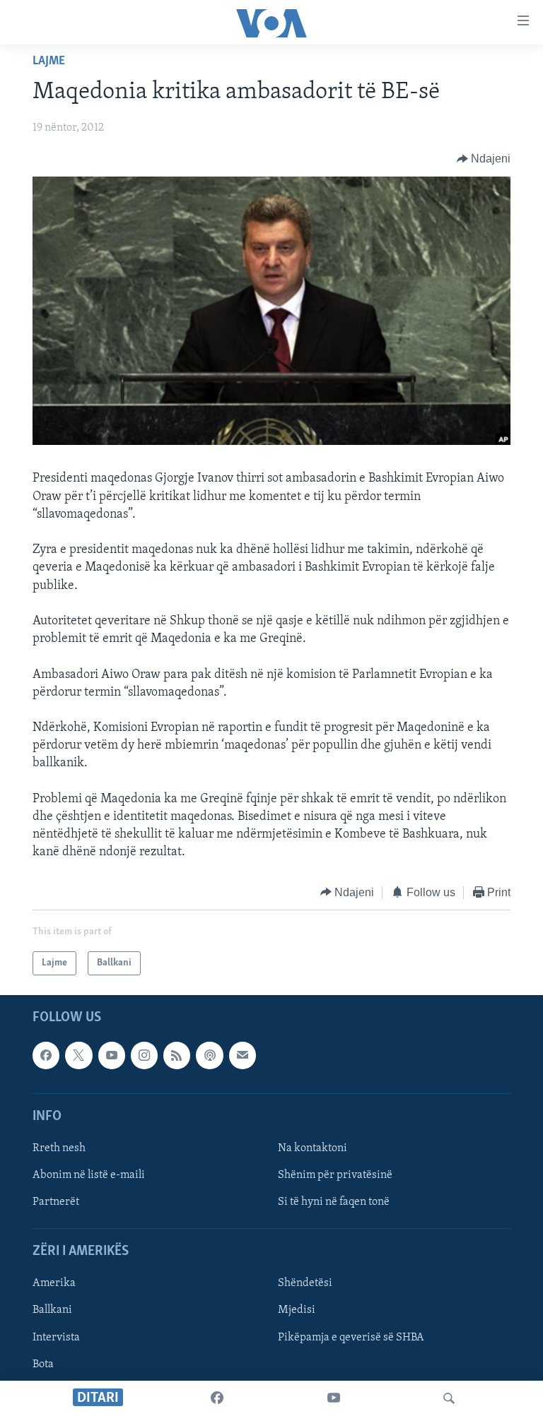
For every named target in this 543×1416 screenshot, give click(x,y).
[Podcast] (209, 1055)
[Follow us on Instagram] (144, 1055)
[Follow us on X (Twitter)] (78, 1055)
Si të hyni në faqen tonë (334, 1202)
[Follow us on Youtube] (111, 1055)
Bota (43, 1364)
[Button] (484, 159)
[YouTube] (334, 1398)
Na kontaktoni (312, 1148)
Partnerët (56, 1202)
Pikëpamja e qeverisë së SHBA (351, 1337)
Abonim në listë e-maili (89, 1175)
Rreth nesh (59, 1148)
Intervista (56, 1337)
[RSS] (176, 1055)
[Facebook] (217, 1398)
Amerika (54, 1284)
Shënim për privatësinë (335, 1175)
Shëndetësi (305, 1284)
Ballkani (52, 1310)
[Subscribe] (242, 1055)
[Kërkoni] (449, 1398)
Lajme (49, 61)
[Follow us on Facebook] (46, 1055)
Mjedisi (296, 1310)
